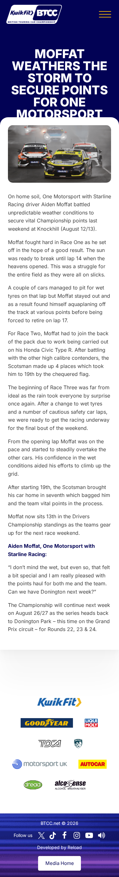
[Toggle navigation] (105, 14)
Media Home (59, 863)
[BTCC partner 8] (33, 785)
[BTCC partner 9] (70, 785)
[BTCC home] (34, 14)
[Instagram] (77, 835)
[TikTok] (53, 835)
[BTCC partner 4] (49, 743)
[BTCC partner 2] (47, 723)
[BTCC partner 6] (39, 764)
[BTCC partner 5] (78, 743)
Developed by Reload (59, 847)
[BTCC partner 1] (59, 702)
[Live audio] (101, 835)
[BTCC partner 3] (91, 723)
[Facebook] (64, 835)
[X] (41, 835)
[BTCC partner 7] (92, 764)
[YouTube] (89, 835)
